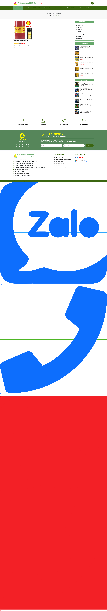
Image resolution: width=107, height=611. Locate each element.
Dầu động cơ (47, 7)
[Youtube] (80, 157)
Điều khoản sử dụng (59, 157)
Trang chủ (18, 7)
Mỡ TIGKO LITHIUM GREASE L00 (86, 68)
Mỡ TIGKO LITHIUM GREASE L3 (86, 57)
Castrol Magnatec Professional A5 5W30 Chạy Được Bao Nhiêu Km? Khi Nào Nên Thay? (86, 84)
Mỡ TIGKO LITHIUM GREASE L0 (86, 73)
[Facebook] (75, 157)
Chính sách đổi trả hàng (60, 167)
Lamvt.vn (92, 181)
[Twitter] (78, 157)
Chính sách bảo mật (59, 165)
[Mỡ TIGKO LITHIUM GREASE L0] (77, 74)
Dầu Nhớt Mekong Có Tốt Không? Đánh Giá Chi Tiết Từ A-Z (86, 100)
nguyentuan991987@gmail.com (22, 173)
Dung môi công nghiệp (81, 31)
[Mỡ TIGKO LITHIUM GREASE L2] (77, 63)
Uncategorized (79, 38)
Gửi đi (89, 145)
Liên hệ (87, 7)
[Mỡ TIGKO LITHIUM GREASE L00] (77, 69)
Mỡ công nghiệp (70, 7)
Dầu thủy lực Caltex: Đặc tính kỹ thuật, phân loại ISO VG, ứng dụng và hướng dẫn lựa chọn (86, 95)
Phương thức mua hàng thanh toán (63, 159)
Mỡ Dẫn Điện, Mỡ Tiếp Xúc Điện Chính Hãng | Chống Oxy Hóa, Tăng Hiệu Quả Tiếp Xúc (86, 111)
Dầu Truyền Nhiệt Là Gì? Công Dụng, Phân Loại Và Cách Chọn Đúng (86, 89)
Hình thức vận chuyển (60, 161)
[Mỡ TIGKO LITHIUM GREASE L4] (77, 53)
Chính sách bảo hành (60, 163)
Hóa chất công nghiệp (81, 34)
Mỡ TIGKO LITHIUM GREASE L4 (86, 52)
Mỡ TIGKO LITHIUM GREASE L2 (86, 62)
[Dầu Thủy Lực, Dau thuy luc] (24, 3)
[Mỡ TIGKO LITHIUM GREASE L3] (77, 58)
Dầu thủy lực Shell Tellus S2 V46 (21, 40)
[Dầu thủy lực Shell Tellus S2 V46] (22, 30)
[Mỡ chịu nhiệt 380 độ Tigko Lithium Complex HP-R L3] (77, 47)
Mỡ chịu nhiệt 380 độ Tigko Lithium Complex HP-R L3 (85, 47)
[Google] (82, 157)
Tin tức (79, 7)
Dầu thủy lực (36, 7)
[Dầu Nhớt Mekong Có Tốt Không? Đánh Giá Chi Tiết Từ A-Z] (77, 100)
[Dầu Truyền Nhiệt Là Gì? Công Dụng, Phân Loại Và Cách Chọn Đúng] (77, 89)
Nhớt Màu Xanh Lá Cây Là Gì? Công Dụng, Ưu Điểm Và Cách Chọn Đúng (86, 105)
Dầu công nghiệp (58, 7)
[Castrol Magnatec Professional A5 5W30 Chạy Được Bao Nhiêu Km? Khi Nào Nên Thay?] (77, 84)
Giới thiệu (27, 7)
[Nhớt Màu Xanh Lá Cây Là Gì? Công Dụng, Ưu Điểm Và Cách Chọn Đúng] (77, 106)
